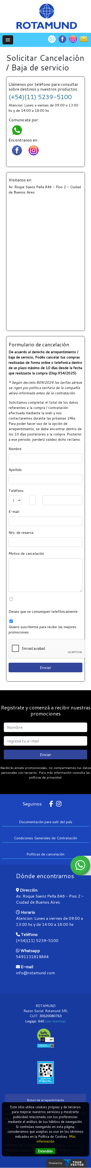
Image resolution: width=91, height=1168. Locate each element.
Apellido (15, 469)
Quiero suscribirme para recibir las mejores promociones (42, 629)
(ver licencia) (55, 1021)
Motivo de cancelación (26, 553)
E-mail (14, 511)
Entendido (45, 1151)
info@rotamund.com (35, 973)
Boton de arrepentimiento (45, 1100)
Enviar (45, 754)
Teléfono (16, 490)
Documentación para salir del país (45, 821)
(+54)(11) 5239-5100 (40, 97)
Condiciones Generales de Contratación (45, 838)
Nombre (15, 448)
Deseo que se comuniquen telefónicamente (43, 611)
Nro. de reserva (21, 532)
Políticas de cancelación (45, 854)
